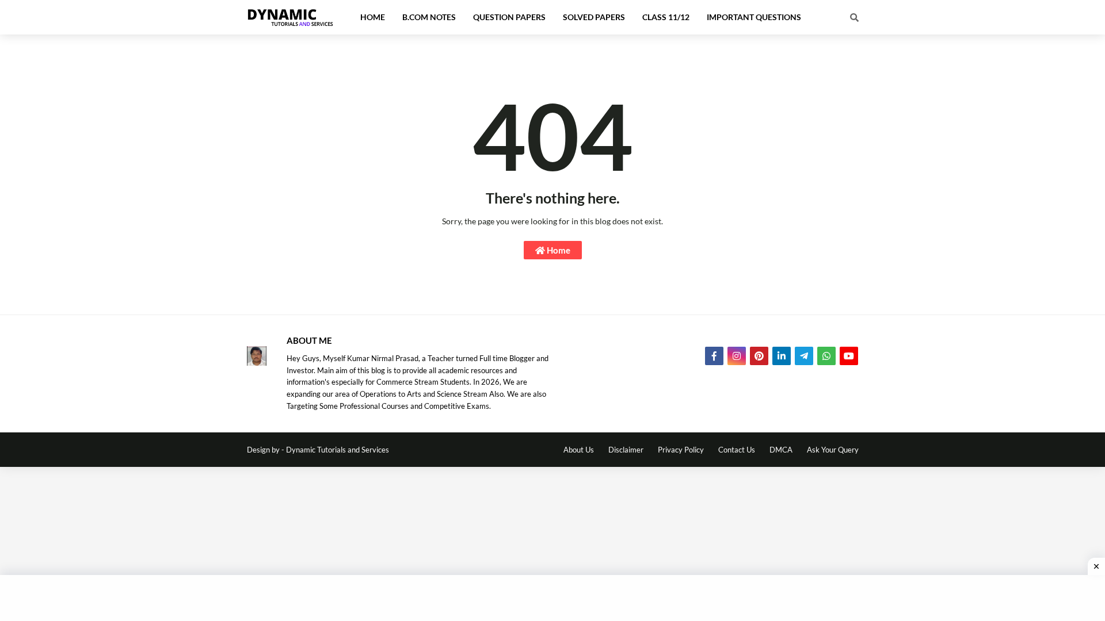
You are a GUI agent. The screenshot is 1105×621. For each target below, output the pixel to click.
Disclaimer (625, 449)
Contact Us (736, 449)
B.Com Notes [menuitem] (429, 17)
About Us (578, 449)
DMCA (780, 449)
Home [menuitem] (372, 17)
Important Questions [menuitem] (754, 17)
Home (557, 250)
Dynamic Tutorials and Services (337, 449)
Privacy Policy (681, 449)
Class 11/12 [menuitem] (665, 17)
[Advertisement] (552, 598)
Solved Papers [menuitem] (594, 17)
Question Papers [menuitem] (509, 17)
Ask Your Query (833, 449)
